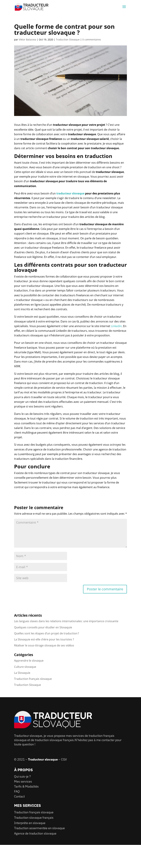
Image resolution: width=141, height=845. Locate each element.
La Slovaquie (22, 673)
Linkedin (116, 326)
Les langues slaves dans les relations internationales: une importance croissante (66, 621)
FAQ (17, 791)
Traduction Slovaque (68, 39)
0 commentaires (91, 39)
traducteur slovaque (70, 193)
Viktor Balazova (27, 39)
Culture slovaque (25, 667)
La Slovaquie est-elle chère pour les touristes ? (44, 639)
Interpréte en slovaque (29, 823)
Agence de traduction (28, 833)
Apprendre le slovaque (29, 660)
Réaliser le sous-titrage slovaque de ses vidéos (44, 645)
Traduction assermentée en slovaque (39, 828)
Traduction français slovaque (33, 679)
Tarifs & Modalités (26, 786)
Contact (19, 796)
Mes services (23, 781)
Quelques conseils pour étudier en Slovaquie (43, 627)
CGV (64, 759)
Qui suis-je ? (22, 776)
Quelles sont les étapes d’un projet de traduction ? (46, 633)
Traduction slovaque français (33, 818)
